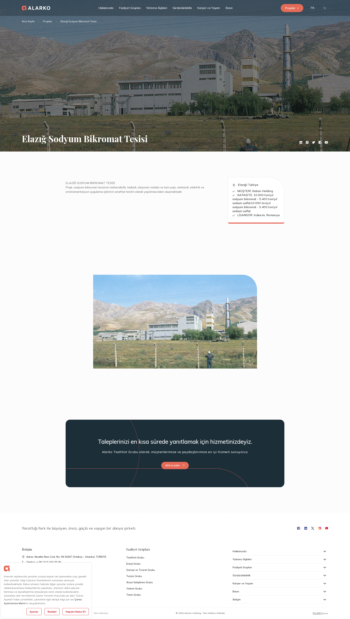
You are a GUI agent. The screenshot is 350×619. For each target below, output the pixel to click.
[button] (312, 8)
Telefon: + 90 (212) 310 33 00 (43, 562)
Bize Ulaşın (173, 465)
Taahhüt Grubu (135, 557)
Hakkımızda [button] (106, 8)
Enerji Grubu (133, 563)
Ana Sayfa (28, 21)
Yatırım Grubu (134, 588)
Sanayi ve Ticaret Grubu (140, 570)
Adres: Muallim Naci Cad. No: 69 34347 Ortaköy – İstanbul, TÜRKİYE (66, 556)
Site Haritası (101, 613)
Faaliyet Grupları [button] (130, 8)
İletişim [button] (237, 599)
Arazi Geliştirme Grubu (139, 582)
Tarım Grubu (133, 594)
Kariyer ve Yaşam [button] (208, 8)
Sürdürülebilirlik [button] (182, 8)
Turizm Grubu (134, 576)
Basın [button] (229, 8)
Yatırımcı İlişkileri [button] (156, 8)
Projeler (290, 8)
